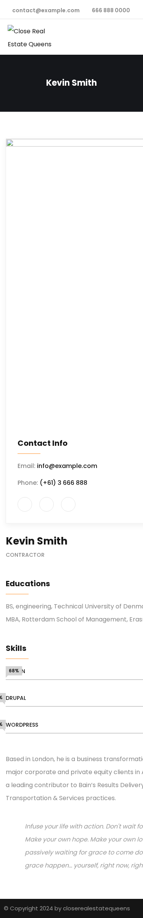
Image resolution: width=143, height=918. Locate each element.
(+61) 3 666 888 (63, 482)
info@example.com (67, 465)
